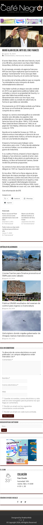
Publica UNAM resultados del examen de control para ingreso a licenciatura (21, 304)
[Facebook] (17, 502)
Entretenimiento (9, 56)
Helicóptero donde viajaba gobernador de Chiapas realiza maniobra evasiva (21, 334)
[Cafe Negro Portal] (21, 8)
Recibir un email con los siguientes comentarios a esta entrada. (17, 407)
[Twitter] (21, 502)
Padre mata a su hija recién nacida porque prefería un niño (10, 229)
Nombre (6, 378)
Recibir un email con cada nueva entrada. (20, 412)
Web (4, 392)
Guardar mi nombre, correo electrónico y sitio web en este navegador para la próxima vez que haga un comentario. (21, 400)
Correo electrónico (10, 385)
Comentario (7, 360)
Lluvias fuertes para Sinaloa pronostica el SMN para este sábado (21, 274)
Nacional (28, 56)
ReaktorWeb (26, 518)
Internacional (20, 56)
